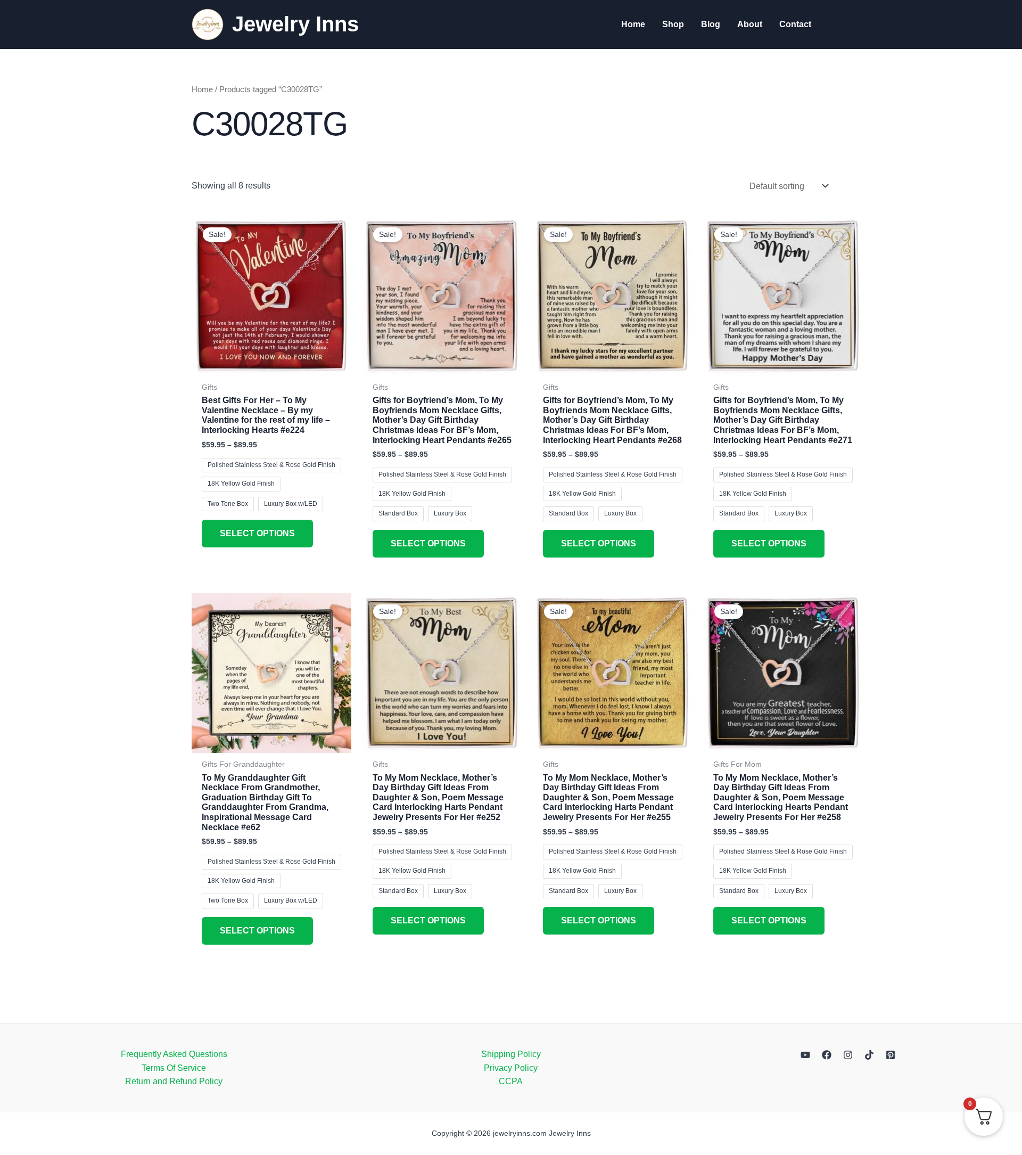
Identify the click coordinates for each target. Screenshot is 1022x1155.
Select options (257, 533)
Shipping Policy (511, 1054)
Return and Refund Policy (173, 1081)
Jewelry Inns (295, 24)
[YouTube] (805, 1055)
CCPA (511, 1081)
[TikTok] (869, 1055)
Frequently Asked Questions (174, 1054)
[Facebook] (826, 1055)
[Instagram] (848, 1055)
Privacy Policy (511, 1067)
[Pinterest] (890, 1055)
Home (202, 89)
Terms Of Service (174, 1067)
